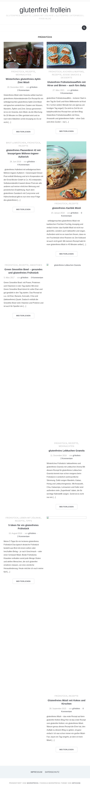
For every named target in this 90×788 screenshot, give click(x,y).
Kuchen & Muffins (73, 72)
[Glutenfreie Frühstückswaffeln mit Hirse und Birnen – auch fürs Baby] (66, 55)
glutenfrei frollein (45, 10)
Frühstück (17, 72)
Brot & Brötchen (16, 143)
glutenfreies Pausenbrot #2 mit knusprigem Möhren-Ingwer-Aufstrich (23, 153)
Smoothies (36, 265)
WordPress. (33, 783)
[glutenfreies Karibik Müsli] (66, 171)
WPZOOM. (76, 783)
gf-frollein (34, 87)
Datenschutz (52, 772)
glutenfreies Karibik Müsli (66, 208)
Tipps (29, 521)
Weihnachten (23, 75)
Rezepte (30, 72)
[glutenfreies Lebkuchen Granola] (66, 352)
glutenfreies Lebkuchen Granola (66, 450)
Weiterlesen (23, 132)
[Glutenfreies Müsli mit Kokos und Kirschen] (66, 604)
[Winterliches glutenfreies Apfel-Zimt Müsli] (23, 55)
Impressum (36, 772)
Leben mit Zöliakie (30, 518)
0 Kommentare (37, 278)
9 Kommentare (66, 93)
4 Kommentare (23, 165)
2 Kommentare (23, 90)
